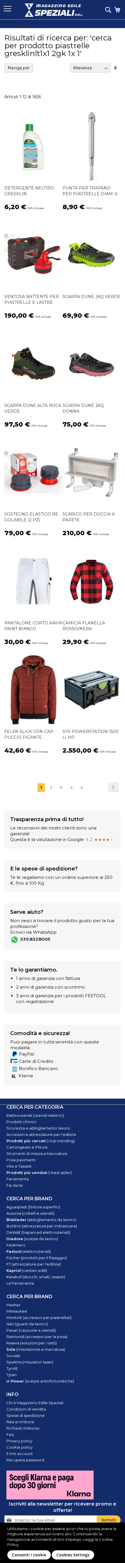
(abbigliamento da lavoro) (41, 1219)
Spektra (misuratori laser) (29, 1362)
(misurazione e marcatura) (35, 1349)
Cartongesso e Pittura (26, 1147)
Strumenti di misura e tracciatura (36, 1153)
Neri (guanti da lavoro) (27, 1324)
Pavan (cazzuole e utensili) (31, 1330)
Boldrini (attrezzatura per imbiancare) (41, 1226)
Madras (13, 1304)
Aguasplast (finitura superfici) (33, 1207)
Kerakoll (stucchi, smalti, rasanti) (35, 1276)
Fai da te (14, 1185)
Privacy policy (19, 1441)
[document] (63, 1543)
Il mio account (19, 1453)
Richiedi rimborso (23, 1428)
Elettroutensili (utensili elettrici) (35, 1115)
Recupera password (25, 1460)
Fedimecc (16, 1245)
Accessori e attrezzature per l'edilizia (41, 1134)
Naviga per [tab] (19, 67)
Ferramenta (17, 1179)
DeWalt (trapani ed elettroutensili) (38, 1232)
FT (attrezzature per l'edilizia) (33, 1264)
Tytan (11, 1374)
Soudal (13, 1355)
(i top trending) (40, 1140)
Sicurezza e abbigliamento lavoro (38, 1128)
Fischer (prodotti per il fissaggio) (36, 1257)
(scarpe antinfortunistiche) (40, 1381)
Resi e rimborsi (20, 1421)
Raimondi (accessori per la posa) (36, 1336)
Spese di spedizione (25, 1415)
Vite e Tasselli (18, 1166)
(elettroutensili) (28, 1251)
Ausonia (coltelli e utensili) (30, 1213)
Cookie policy (19, 1447)
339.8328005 (35, 939)
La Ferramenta (20, 1283)
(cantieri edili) (26, 1270)
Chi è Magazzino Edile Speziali (34, 1402)
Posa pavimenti (20, 1160)
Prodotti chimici (21, 1121)
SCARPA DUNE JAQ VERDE (91, 296)
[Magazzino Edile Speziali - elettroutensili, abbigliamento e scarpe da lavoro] (54, 10)
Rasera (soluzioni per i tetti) (31, 1343)
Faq (10, 1434)
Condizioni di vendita (26, 1409)
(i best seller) (39, 1172)
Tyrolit (12, 1368)
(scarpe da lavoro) (32, 1238)
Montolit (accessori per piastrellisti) (39, 1317)
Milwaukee (16, 1311)
